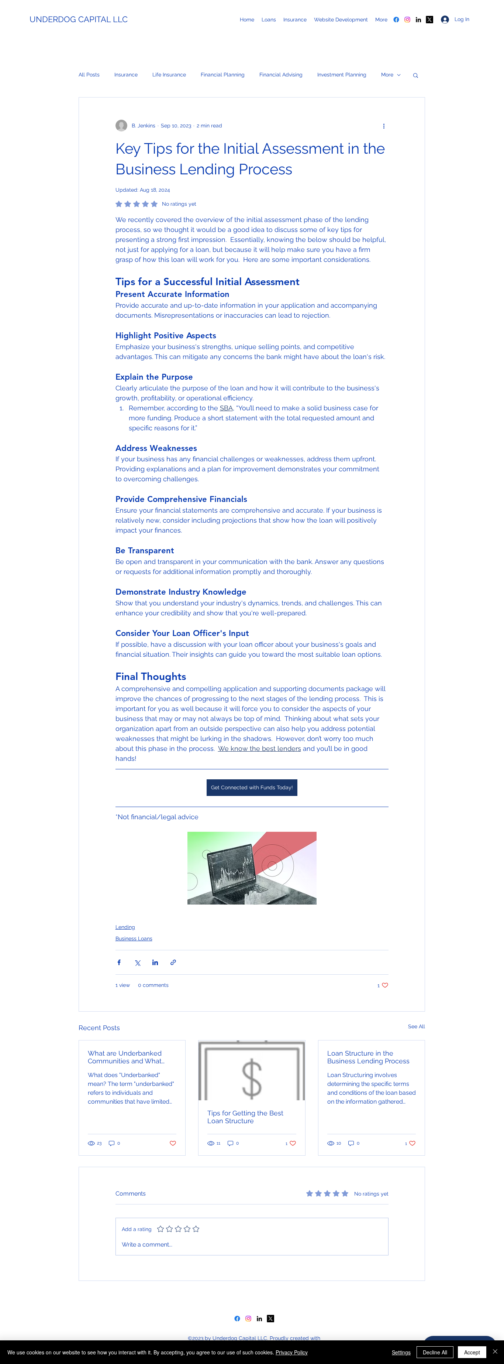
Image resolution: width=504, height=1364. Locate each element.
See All (416, 1026)
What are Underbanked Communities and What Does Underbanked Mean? (130, 1057)
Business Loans (133, 938)
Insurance (126, 75)
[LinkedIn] (418, 19)
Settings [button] (401, 1352)
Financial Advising (281, 75)
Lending (125, 927)
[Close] (495, 1352)
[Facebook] (396, 19)
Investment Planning (341, 75)
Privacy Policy (292, 1352)
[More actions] (384, 125)
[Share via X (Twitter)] (137, 962)
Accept (472, 1352)
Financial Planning (223, 75)
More (387, 75)
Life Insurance (169, 75)
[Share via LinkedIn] (155, 962)
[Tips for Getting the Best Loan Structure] (252, 1070)
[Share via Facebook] (118, 962)
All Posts (89, 75)
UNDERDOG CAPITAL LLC (79, 19)
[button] (415, 75)
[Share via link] (173, 962)
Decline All (435, 1352)
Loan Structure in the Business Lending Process (368, 1057)
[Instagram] (407, 19)
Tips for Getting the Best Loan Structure (245, 1117)
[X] (429, 19)
